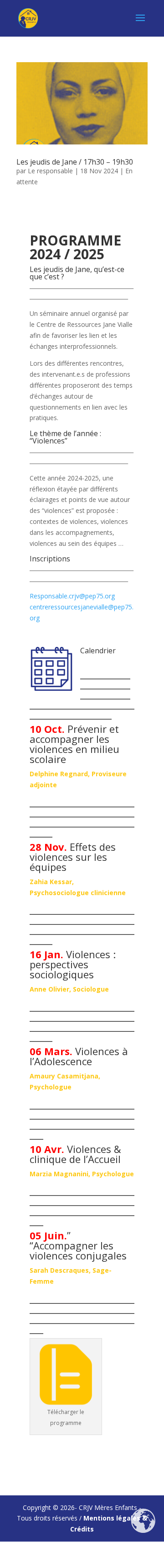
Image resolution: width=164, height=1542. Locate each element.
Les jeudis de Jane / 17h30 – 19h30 (74, 162)
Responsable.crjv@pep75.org (72, 596)
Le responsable (50, 170)
